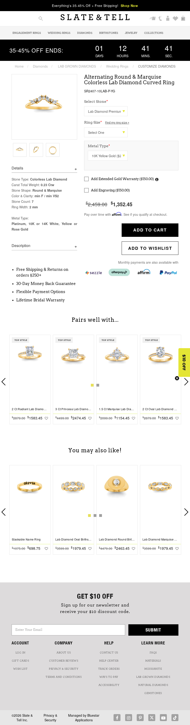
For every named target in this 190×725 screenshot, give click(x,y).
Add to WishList (150, 248)
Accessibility (109, 685)
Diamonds (84, 32)
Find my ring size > (117, 122)
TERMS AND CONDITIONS (64, 676)
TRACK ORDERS (109, 668)
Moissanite (153, 668)
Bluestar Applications (87, 717)
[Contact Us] (160, 18)
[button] (184, 362)
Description (21, 246)
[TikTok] (174, 717)
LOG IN (20, 652)
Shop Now (129, 5)
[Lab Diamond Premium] (106, 111)
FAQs (153, 652)
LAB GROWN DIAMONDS (77, 66)
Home (19, 66)
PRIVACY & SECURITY (63, 668)
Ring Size (106, 122)
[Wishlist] (175, 18)
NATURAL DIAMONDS (153, 685)
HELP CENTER (109, 660)
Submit (153, 629)
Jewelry (131, 32)
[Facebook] (117, 717)
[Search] (40, 18)
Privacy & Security (50, 717)
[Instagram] (128, 717)
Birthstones (108, 32)
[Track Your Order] (152, 18)
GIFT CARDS (20, 660)
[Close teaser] (177, 378)
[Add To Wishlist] (46, 418)
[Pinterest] (140, 717)
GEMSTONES (153, 693)
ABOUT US (64, 652)
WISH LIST (20, 668)
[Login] (168, 18)
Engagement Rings (27, 32)
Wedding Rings (59, 32)
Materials (153, 660)
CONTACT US (109, 652)
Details (17, 168)
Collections (153, 32)
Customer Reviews (63, 660)
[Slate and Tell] (95, 17)
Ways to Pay (108, 676)
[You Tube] (163, 717)
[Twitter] (151, 717)
